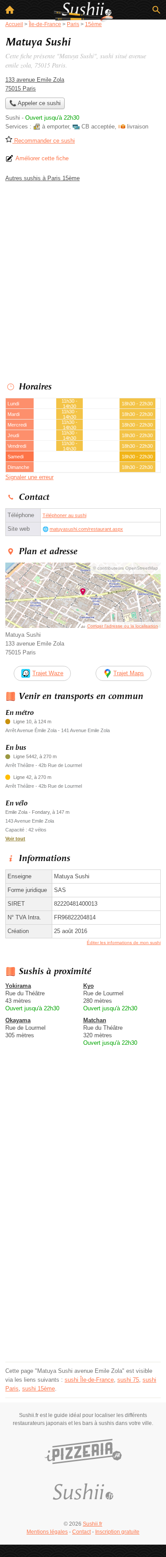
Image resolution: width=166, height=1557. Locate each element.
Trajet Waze (47, 673)
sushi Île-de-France (89, 1379)
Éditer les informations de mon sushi (124, 942)
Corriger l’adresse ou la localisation (122, 626)
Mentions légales (47, 1532)
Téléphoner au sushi (64, 515)
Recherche (156, 9)
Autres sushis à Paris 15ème (42, 178)
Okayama (18, 1020)
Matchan (94, 1020)
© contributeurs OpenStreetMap (125, 568)
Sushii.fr (92, 1524)
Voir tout (15, 838)
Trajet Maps (128, 673)
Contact (81, 1532)
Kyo (88, 986)
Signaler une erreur (29, 477)
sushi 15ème (38, 1388)
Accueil (9, 9)
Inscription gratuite (117, 1532)
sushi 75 (128, 1379)
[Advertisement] (83, 280)
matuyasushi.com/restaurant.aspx (86, 529)
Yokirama (18, 986)
